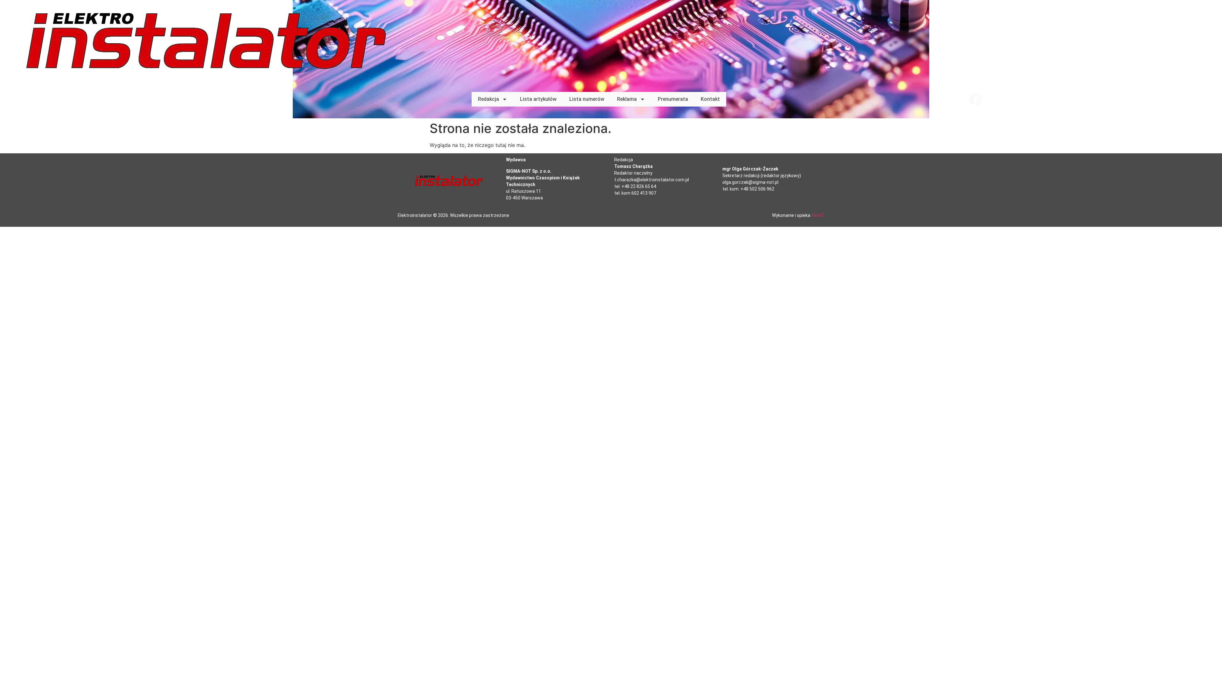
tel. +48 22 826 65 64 (635, 186)
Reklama (627, 99)
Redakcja (488, 99)
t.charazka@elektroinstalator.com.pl (651, 179)
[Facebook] (975, 99)
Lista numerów (586, 99)
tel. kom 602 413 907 (635, 193)
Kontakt (710, 99)
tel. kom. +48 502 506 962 (748, 188)
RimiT (818, 215)
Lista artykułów (538, 99)
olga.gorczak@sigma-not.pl (750, 182)
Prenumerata (673, 99)
